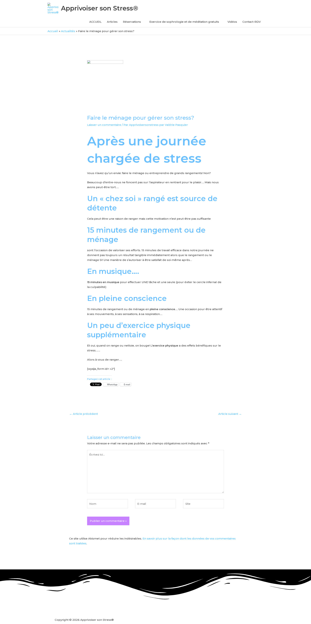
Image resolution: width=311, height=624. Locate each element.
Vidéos (232, 21)
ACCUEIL (95, 21)
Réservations (132, 21)
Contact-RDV (251, 21)
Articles (112, 21)
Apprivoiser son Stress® (99, 8)
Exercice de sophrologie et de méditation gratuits (184, 21)
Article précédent (83, 414)
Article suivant (230, 414)
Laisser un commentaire (104, 124)
